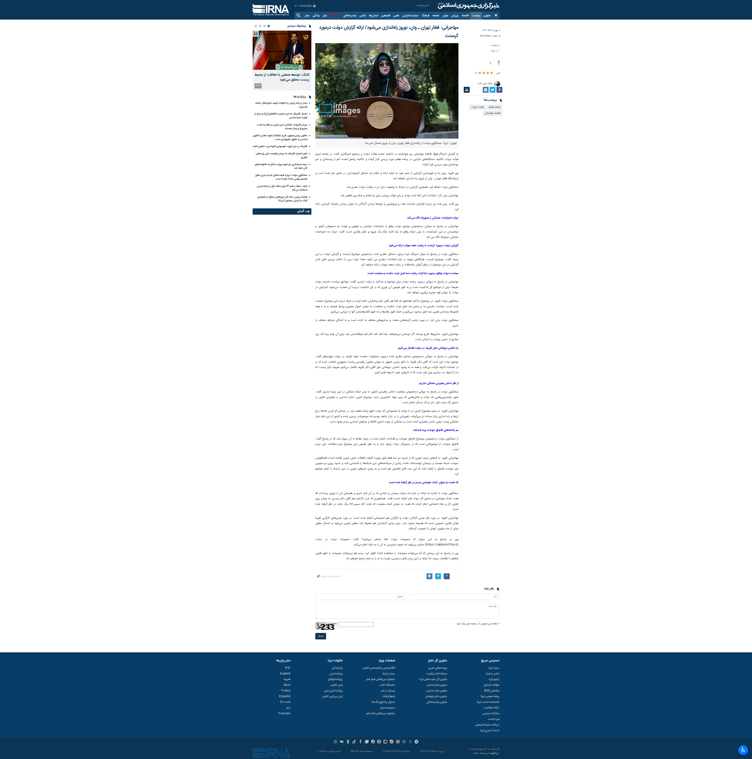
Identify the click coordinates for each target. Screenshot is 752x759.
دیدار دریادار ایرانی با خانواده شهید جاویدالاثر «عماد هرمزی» (281, 105)
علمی (396, 15)
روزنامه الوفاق (335, 679)
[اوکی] (348, 742)
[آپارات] (397, 742)
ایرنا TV (333, 15)
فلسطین (385, 15)
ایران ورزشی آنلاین (332, 696)
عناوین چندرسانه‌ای (436, 702)
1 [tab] (269, 26)
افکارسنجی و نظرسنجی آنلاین (379, 668)
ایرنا (468, 6)
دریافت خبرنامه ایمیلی (487, 725)
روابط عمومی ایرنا (490, 696)
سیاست (476, 15)
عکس (362, 15)
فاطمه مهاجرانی (492, 113)
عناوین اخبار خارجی (436, 690)
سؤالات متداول (491, 685)
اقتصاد (465, 15)
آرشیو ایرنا (494, 679)
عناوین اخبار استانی (436, 685)
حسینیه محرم (387, 707)
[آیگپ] (385, 742)
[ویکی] (341, 742)
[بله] (391, 742)
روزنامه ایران (336, 673)
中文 (287, 668)
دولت (493, 51)
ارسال (321, 636)
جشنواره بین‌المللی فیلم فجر (380, 679)
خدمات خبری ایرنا (489, 730)
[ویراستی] (366, 742)
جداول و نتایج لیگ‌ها (383, 702)
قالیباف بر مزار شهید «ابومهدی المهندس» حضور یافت (280, 146)
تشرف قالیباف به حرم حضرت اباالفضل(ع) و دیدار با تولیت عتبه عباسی (280, 116)
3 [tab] (260, 26)
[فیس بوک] (360, 742)
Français (284, 713)
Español (284, 696)
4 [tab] (256, 26)
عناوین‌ (487, 15)
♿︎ (743, 749)
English (285, 673)
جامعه (436, 15)
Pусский (285, 702)
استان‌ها (373, 15)
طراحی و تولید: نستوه (483, 753)
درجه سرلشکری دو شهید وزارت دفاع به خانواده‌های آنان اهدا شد (281, 166)
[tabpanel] (282, 60)
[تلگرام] (416, 742)
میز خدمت (493, 719)
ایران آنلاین (337, 685)
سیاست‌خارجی (410, 15)
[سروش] (373, 742)
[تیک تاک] (354, 742)
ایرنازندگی (337, 668)
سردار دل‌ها (388, 673)
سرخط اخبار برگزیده (436, 673)
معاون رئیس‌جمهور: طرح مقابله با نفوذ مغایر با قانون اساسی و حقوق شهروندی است (280, 137)
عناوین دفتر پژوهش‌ (436, 696)
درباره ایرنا (493, 668)
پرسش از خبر (388, 690)
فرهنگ (425, 15)
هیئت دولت (477, 107)
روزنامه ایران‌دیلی (333, 690)
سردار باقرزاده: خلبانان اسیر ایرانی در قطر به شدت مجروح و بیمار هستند (282, 127)
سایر (307, 15)
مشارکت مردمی (490, 713)
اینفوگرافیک (388, 696)
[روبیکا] (404, 742)
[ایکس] (410, 742)
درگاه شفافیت (491, 707)
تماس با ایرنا (492, 673)
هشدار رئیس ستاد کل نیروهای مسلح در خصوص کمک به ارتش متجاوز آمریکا (282, 199)
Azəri (287, 685)
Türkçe (285, 690)
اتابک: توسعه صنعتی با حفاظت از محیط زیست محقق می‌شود (282, 77)
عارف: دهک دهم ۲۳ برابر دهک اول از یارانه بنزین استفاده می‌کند (282, 188)
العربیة (287, 679)
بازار (325, 15)
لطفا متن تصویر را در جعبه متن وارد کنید (477, 624)
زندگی (316, 15)
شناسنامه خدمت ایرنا (488, 702)
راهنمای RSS (491, 690)
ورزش (454, 15)
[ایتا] (379, 742)
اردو (288, 707)
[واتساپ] (335, 742)
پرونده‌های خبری (437, 668)
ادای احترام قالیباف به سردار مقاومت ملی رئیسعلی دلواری (281, 156)
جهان (445, 15)
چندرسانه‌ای (349, 15)
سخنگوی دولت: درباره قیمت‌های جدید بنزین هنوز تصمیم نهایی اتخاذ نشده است (281, 177)
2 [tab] (264, 26)
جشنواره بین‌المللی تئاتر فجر (380, 713)
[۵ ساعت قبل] (282, 50)
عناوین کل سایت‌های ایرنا (433, 679)
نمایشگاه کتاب (387, 685)
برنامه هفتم (494, 107)
